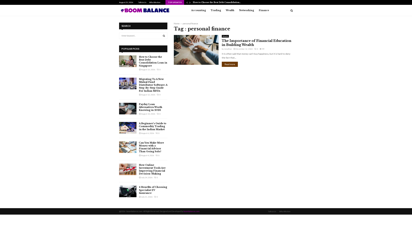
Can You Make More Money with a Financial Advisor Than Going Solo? (151, 147)
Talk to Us (142, 2)
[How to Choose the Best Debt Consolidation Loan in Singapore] (127, 61)
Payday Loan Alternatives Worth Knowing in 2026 (150, 107)
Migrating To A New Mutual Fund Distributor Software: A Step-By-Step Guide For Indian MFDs (153, 85)
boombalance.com (192, 211)
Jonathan (228, 49)
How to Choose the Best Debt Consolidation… (217, 2)
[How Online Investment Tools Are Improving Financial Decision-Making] (127, 169)
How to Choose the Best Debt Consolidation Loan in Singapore (153, 61)
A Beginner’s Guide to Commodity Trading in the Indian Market (152, 126)
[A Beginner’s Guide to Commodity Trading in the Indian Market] (127, 128)
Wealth (230, 10)
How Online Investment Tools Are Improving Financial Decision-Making (152, 169)
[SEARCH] (163, 36)
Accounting (198, 10)
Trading (216, 10)
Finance (264, 10)
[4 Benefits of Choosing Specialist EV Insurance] (127, 191)
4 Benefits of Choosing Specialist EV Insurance (153, 190)
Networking (246, 10)
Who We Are (154, 2)
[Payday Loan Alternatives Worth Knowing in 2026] (127, 108)
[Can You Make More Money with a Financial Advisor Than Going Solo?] (127, 147)
